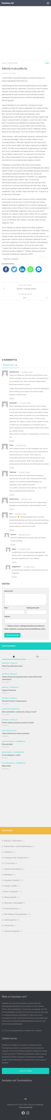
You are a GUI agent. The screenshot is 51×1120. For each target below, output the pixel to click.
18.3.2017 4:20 (26, 499)
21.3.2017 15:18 (24, 549)
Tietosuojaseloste (25, 1107)
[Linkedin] (22, 269)
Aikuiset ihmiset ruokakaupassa (14, 701)
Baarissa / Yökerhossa (10, 687)
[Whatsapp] (30, 269)
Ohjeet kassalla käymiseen (12, 666)
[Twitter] (14, 269)
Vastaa (11, 398)
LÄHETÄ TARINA (25, 1071)
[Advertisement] (25, 33)
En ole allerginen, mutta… (12, 755)
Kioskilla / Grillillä (10, 886)
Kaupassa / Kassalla (9, 663)
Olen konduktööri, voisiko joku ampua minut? (19, 712)
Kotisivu (7, 616)
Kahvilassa (8, 875)
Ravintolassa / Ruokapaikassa (13, 752)
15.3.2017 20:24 (25, 403)
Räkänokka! (6, 766)
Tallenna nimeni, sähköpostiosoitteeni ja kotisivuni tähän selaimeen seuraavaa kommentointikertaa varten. (25, 627)
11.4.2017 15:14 (29, 567)
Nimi (6, 608)
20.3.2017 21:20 (24, 534)
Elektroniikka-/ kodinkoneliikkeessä (17, 846)
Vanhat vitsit (9, 925)
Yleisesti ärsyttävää (11, 931)
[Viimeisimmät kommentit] (37, 656)
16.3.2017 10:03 (24, 472)
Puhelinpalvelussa (9, 730)
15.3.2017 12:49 (27, 372)
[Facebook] (6, 269)
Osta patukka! (7, 744)
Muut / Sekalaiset (10, 63)
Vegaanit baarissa (9, 690)
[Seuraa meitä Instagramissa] (27, 1113)
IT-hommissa (9, 863)
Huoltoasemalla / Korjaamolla (13, 741)
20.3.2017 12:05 (20, 514)
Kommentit (11, 365)
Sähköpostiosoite (33, 608)
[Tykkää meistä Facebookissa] (23, 1113)
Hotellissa (8, 852)
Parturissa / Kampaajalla (13, 903)
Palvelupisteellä (10, 897)
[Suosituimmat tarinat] (14, 656)
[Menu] (48, 3)
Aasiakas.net (8, 3)
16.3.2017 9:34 (21, 445)
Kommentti (9, 591)
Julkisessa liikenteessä (10, 709)
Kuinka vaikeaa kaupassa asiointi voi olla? (18, 723)
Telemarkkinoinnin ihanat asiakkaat (15, 733)
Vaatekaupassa (10, 920)
